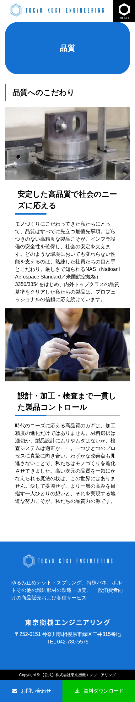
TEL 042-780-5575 (68, 641)
